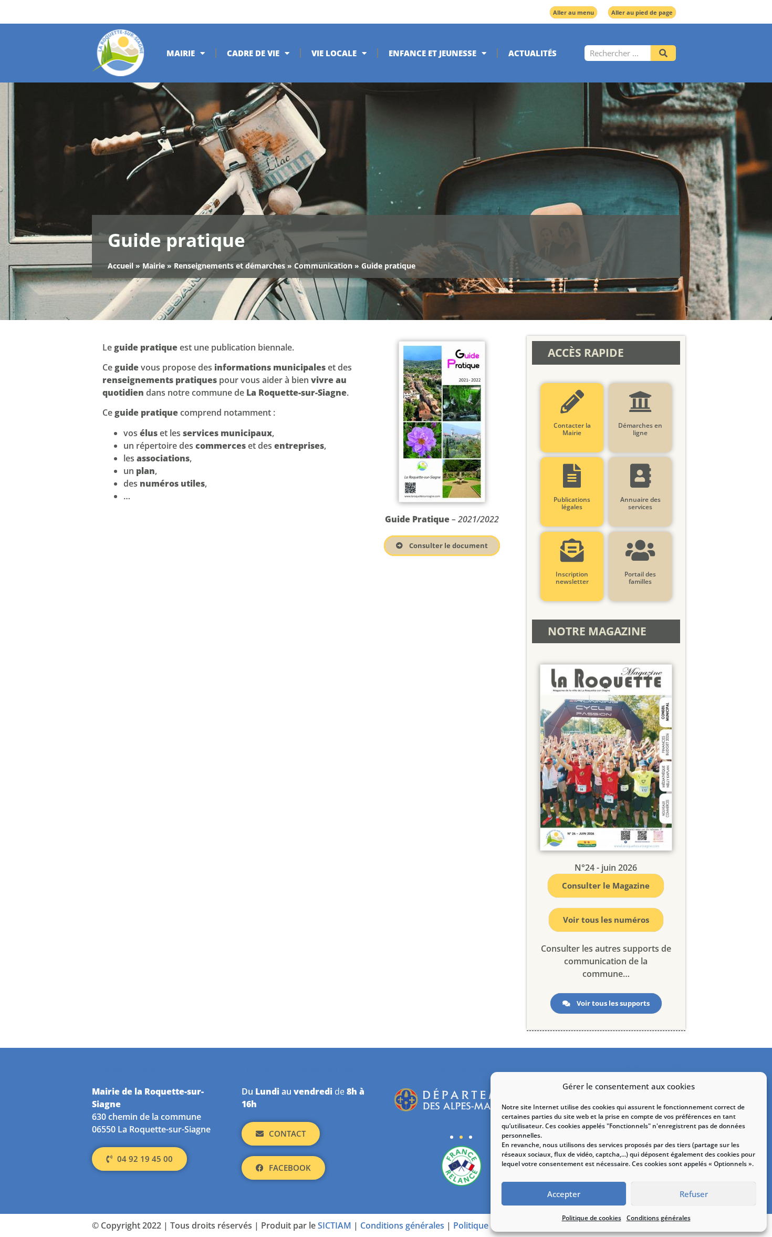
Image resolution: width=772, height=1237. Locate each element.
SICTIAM (334, 1225)
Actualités (532, 53)
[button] (451, 1137)
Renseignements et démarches (229, 266)
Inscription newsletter (571, 578)
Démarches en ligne (640, 429)
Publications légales (572, 503)
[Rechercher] (663, 53)
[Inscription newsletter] (571, 550)
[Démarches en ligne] (640, 402)
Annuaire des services (640, 503)
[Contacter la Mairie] (571, 402)
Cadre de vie (253, 53)
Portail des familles (640, 578)
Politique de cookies (591, 1217)
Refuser (694, 1194)
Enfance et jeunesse (432, 53)
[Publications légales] (571, 476)
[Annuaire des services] (640, 476)
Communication (323, 266)
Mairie (180, 53)
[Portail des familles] (640, 550)
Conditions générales (659, 1217)
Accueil (120, 266)
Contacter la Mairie (571, 429)
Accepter (563, 1194)
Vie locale (334, 53)
